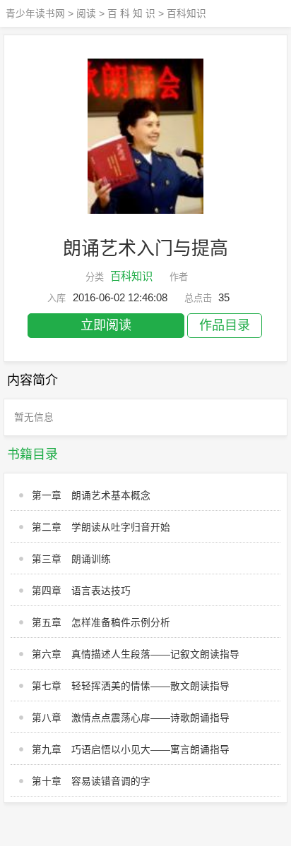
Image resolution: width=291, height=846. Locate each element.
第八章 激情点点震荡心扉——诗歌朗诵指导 (131, 718)
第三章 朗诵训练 (71, 559)
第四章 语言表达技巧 (81, 591)
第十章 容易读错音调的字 (91, 781)
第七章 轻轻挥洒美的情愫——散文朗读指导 (131, 686)
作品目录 (224, 325)
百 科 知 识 (131, 13)
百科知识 (186, 13)
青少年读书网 (35, 13)
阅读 (86, 13)
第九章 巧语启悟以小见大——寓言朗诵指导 (131, 749)
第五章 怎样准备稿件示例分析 (101, 622)
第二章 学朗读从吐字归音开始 (101, 527)
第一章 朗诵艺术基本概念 (91, 495)
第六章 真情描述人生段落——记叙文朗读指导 (135, 654)
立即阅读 (106, 325)
